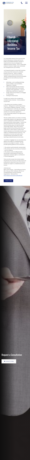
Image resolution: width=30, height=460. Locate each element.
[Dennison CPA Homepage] (8, 4)
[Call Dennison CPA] (23, 3)
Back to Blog (8, 180)
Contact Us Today (9, 361)
